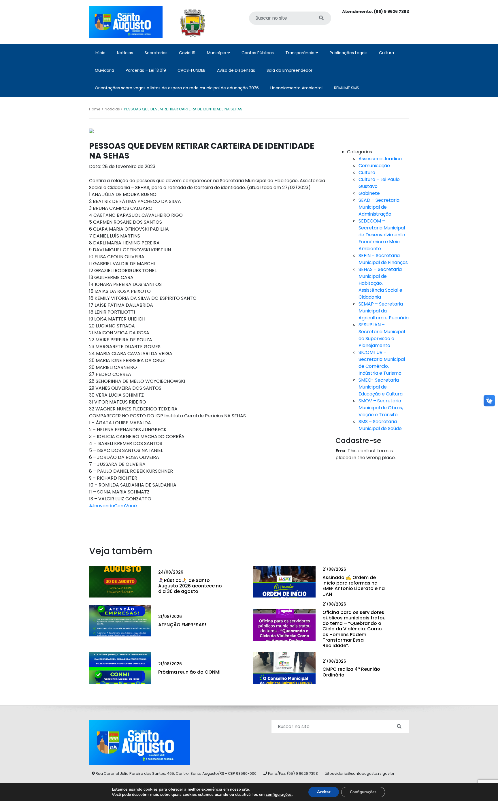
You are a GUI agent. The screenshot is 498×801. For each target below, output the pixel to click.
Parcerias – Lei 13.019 (146, 70)
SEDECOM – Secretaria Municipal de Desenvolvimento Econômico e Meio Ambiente (382, 235)
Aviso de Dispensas (236, 70)
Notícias (125, 53)
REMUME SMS (346, 88)
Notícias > (114, 109)
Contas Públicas (258, 53)
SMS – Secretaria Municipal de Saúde (380, 425)
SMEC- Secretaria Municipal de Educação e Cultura (381, 387)
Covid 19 (187, 53)
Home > (96, 109)
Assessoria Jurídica (380, 158)
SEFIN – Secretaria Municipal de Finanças (383, 259)
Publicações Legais (348, 53)
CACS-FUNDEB (191, 70)
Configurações (363, 792)
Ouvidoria (104, 70)
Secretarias (156, 53)
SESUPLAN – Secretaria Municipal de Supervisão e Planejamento (382, 335)
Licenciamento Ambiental (296, 88)
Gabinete (369, 193)
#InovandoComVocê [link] (113, 505)
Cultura (386, 53)
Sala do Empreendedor (289, 70)
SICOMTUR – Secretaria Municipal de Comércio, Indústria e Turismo (382, 362)
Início (100, 53)
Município (217, 53)
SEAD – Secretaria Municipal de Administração (379, 207)
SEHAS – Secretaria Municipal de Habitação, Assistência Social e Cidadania (380, 283)
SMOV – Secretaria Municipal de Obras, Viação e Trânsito (381, 407)
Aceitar (323, 792)
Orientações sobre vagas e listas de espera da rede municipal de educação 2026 (177, 88)
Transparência (300, 53)
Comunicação (374, 165)
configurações (279, 794)
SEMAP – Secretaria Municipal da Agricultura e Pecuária (384, 311)
